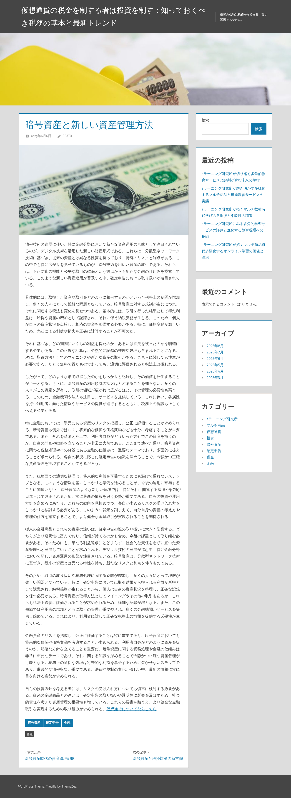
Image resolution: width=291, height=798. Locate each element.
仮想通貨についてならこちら (131, 708)
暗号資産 (34, 722)
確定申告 (52, 722)
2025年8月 (215, 345)
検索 (205, 120)
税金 (210, 457)
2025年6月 (215, 358)
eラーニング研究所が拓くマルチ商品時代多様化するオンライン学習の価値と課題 (233, 251)
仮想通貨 (214, 431)
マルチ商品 (216, 425)
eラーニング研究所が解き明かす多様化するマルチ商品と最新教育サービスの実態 (233, 194)
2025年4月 (215, 371)
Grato (67, 136)
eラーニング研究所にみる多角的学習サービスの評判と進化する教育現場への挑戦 (233, 230)
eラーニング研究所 (222, 419)
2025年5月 (215, 365)
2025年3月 (215, 377)
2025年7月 (215, 352)
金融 (67, 722)
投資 (210, 438)
